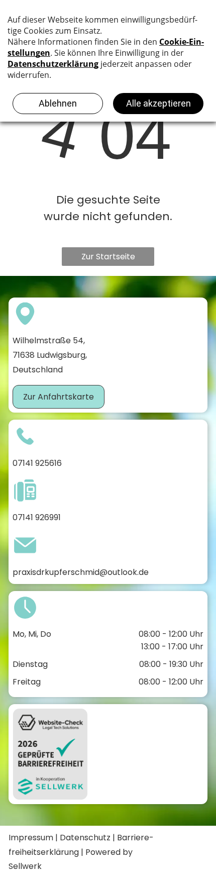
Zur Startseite (108, 256)
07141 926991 (37, 517)
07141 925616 (37, 463)
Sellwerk (25, 866)
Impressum (31, 837)
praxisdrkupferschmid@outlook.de (81, 572)
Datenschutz (85, 837)
